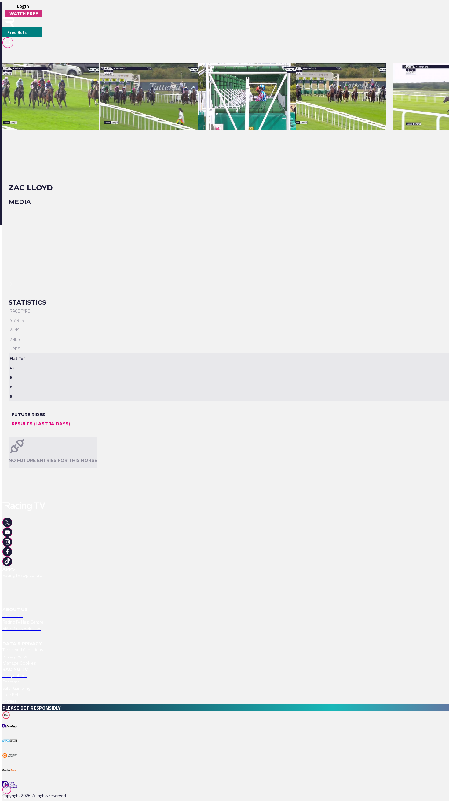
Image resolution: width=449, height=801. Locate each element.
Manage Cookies (19, 663)
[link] (50, 74)
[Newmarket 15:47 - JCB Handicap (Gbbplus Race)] (245, 74)
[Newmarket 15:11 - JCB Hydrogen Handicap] (338, 74)
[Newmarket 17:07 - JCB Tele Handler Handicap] (47, 74)
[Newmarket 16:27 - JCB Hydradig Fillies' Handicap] (149, 74)
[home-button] (8, 22)
